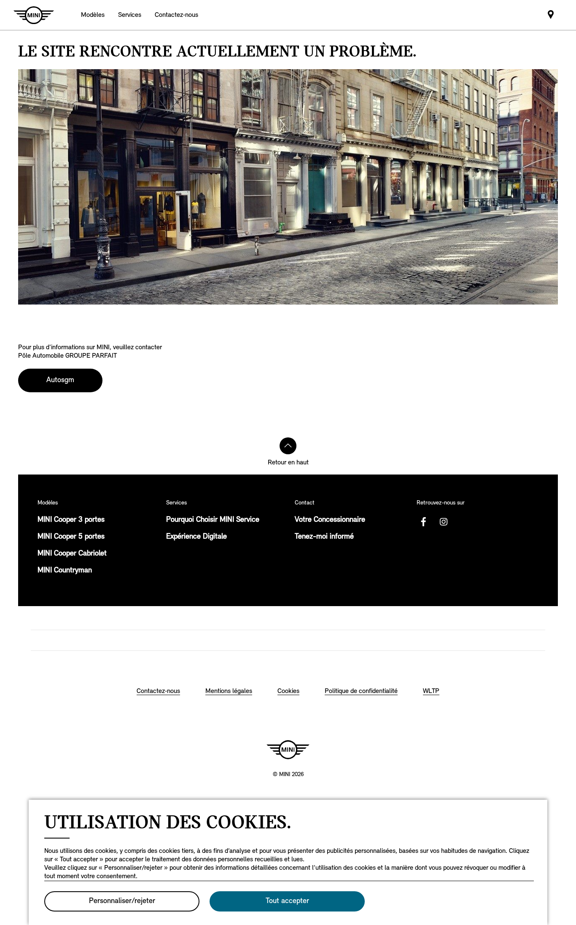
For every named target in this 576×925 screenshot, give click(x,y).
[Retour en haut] (288, 445)
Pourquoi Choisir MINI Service (212, 520)
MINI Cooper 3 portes (71, 520)
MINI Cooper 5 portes (71, 537)
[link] (176, 15)
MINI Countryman (65, 570)
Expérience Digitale (196, 537)
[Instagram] (443, 522)
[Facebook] (423, 522)
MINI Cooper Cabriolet (72, 554)
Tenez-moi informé (324, 537)
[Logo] (288, 749)
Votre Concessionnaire (330, 520)
